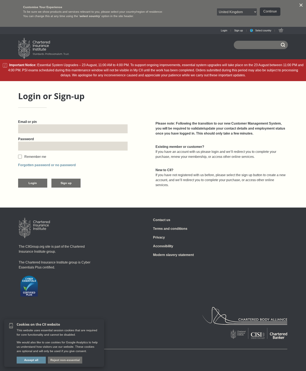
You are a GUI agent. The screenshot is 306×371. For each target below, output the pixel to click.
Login (224, 30)
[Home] (34, 228)
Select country (263, 30)
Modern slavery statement (173, 255)
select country (90, 16)
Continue (270, 11)
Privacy (159, 237)
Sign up (238, 30)
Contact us (161, 220)
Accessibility (163, 246)
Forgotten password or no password (47, 165)
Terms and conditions (170, 228)
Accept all (31, 360)
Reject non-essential (65, 360)
